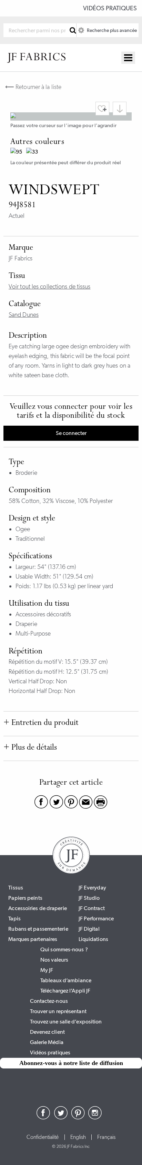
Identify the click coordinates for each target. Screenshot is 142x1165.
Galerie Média (46, 1042)
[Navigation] (128, 57)
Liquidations (93, 939)
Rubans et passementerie (38, 929)
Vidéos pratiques (110, 8)
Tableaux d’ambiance (65, 980)
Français (106, 1137)
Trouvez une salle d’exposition (66, 1021)
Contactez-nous (49, 1001)
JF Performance (96, 918)
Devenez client (47, 1032)
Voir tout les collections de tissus (50, 286)
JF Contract (92, 908)
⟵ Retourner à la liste (33, 87)
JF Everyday (92, 887)
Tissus (15, 887)
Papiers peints (25, 898)
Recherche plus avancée (111, 30)
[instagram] (95, 1117)
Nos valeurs (54, 959)
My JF (46, 970)
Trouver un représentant (58, 1011)
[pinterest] (78, 1117)
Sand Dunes (24, 314)
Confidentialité (43, 1137)
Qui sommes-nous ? (64, 949)
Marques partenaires (32, 939)
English (78, 1137)
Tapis (14, 918)
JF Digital (89, 929)
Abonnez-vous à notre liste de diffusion (71, 1063)
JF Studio (89, 898)
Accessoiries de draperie (37, 908)
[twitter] (61, 1117)
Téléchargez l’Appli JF (65, 990)
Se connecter (71, 433)
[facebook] (43, 1117)
